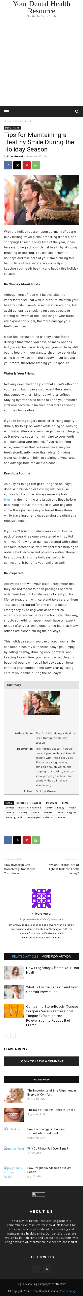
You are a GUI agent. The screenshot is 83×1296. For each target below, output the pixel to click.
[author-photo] (41, 908)
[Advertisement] (41, 62)
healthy (10, 812)
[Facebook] (8, 165)
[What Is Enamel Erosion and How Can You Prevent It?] (14, 992)
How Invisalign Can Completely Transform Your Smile (19, 869)
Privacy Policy (67, 1291)
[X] (17, 165)
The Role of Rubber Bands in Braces (51, 1109)
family (49, 807)
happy (60, 807)
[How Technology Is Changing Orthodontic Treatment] (14, 1134)
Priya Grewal (15, 156)
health (72, 807)
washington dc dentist (40, 817)
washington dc (14, 817)
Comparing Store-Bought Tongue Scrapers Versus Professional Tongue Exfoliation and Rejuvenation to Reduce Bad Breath (52, 1015)
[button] (6, 111)
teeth (60, 812)
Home (7, 121)
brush (8, 499)
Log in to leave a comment (41, 1061)
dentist (10, 807)
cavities (36, 802)
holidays (24, 812)
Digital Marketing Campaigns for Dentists (41, 1284)
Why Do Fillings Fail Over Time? (47, 1148)
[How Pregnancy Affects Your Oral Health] (14, 973)
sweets (48, 812)
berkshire (22, 802)
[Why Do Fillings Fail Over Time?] (14, 1154)
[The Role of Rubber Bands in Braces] (14, 1115)
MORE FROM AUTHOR (56, 956)
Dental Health (23, 121)
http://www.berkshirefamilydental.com (41, 919)
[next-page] (13, 1035)
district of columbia (29, 807)
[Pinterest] (27, 165)
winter (61, 817)
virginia (71, 812)
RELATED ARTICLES (25, 956)
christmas (51, 802)
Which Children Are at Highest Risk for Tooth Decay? (63, 869)
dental (65, 802)
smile (36, 812)
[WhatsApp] (36, 165)
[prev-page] (6, 1035)
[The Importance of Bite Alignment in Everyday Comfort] (14, 1095)
